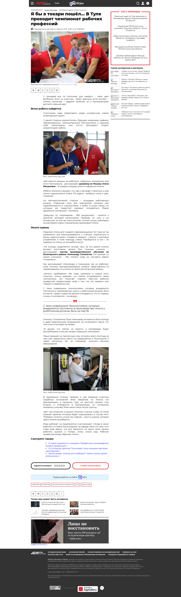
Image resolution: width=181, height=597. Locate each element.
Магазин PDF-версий (77, 552)
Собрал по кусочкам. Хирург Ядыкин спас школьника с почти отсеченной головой (135, 73)
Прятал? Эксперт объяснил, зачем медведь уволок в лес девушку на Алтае (134, 81)
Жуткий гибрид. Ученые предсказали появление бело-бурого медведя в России (135, 106)
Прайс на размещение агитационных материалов (85, 554)
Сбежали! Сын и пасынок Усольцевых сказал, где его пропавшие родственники (135, 114)
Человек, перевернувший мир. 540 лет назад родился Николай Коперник (53, 512)
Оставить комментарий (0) (90, 466)
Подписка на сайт (129, 552)
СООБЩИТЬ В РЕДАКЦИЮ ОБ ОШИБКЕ (121, 554)
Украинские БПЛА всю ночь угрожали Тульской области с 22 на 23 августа (130, 28)
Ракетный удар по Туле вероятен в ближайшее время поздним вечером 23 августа (130, 18)
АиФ (75, 84)
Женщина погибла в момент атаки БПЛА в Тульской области (130, 48)
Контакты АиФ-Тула (55, 554)
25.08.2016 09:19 (36, 10)
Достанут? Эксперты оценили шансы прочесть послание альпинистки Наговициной (135, 89)
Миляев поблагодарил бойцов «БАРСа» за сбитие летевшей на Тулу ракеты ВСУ (130, 58)
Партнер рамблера (69, 588)
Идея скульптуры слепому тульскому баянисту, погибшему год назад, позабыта (130, 38)
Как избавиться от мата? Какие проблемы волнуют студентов (92, 511)
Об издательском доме (57, 552)
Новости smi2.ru (39, 544)
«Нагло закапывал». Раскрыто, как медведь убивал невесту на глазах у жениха (135, 97)
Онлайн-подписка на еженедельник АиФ (104, 552)
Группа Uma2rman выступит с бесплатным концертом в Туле (53, 503)
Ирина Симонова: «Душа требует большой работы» (93, 503)
